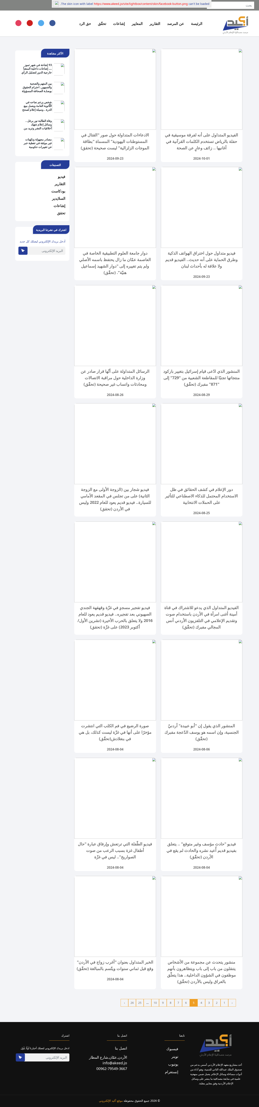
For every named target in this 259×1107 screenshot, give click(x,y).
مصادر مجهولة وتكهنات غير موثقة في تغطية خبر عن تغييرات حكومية (38, 143)
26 (132, 1003)
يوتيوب (173, 1064)
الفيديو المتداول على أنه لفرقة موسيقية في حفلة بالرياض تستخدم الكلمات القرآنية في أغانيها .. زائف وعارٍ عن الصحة (201, 141)
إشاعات (59, 205)
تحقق (61, 212)
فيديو (61, 176)
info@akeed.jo (115, 1062)
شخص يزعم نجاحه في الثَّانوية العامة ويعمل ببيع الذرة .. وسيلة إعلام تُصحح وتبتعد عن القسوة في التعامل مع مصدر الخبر (37, 106)
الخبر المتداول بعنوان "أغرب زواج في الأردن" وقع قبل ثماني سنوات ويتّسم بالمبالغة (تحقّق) (115, 965)
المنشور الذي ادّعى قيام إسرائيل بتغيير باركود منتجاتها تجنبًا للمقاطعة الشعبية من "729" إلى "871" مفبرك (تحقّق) (201, 377)
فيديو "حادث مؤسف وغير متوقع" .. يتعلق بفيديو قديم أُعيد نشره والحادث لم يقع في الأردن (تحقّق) (202, 850)
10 (155, 1003)
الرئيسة (196, 23)
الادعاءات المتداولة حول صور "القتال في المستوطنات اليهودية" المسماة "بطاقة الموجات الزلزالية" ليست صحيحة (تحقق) (115, 141)
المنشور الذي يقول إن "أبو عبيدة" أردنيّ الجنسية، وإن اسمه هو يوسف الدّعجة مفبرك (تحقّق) (202, 732)
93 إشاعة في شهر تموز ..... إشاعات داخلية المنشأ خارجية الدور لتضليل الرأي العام (36, 68)
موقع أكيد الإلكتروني (111, 1101)
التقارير (60, 183)
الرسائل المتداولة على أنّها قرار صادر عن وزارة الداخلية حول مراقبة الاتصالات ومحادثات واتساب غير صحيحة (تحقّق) (115, 377)
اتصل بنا (121, 1048)
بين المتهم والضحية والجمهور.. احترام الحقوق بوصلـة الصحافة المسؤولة (37, 87)
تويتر (175, 1056)
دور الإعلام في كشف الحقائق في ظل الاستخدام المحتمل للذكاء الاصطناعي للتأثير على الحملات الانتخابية (201, 496)
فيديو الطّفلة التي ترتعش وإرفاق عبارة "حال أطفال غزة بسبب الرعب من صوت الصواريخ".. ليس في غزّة (115, 850)
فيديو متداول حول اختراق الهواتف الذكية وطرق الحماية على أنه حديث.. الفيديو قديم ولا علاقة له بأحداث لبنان (201, 259)
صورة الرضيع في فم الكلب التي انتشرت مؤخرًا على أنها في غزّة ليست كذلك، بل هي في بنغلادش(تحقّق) (115, 732)
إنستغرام (172, 1071)
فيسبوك (172, 1048)
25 (139, 1003)
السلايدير (58, 198)
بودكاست (58, 191)
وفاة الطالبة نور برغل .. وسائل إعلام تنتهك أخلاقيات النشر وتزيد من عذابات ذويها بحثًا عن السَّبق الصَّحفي (38, 124)
